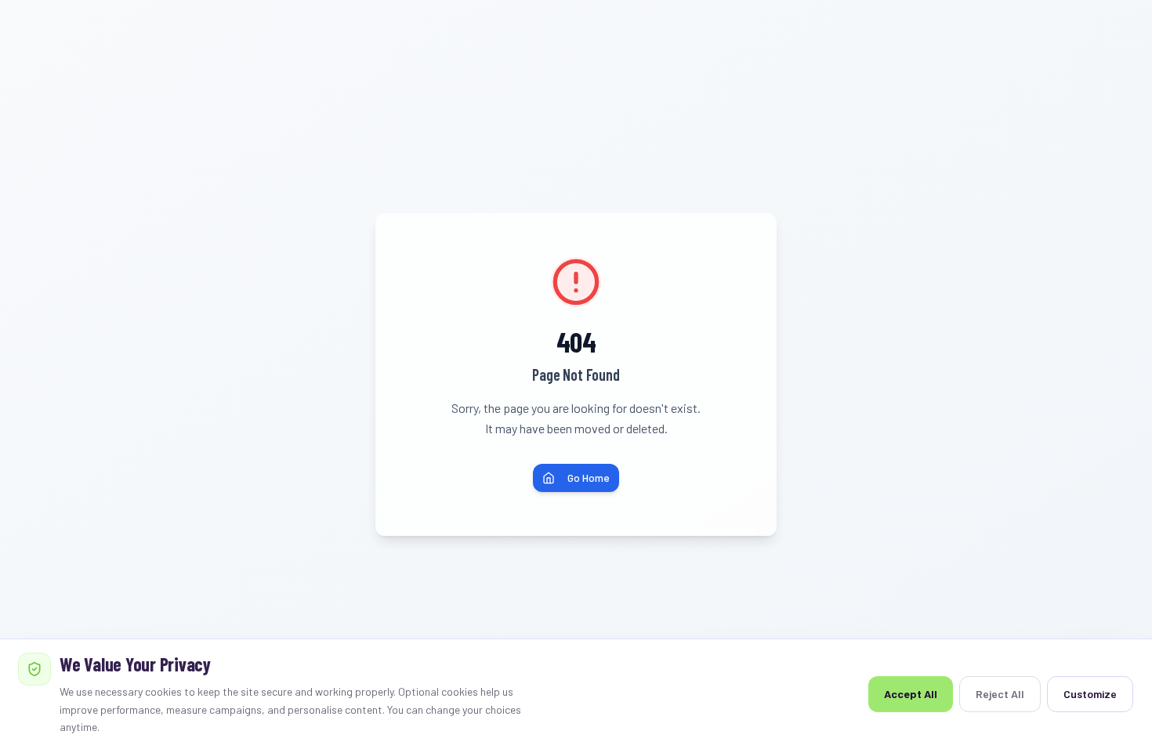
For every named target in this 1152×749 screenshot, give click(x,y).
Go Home (588, 477)
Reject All (1000, 693)
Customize (1090, 693)
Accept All (910, 693)
